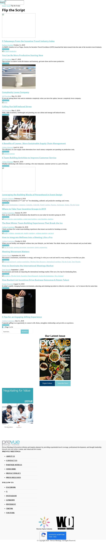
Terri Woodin (6, 270)
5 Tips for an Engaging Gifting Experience (22, 317)
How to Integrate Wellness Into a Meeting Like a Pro (27, 237)
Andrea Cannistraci (8, 213)
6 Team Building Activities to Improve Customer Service (29, 157)
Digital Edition (47, 383)
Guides (2, 3)
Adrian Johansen (7, 147)
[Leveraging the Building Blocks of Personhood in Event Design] (19, 191)
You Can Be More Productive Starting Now (22, 55)
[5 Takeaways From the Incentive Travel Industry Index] (19, 37)
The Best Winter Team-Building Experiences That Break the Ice (32, 223)
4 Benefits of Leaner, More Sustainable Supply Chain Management (34, 143)
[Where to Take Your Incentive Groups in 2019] (40, 205)
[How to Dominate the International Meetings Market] (41, 262)
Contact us (11, 460)
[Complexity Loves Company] (19, 88)
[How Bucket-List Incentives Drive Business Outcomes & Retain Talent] (32, 276)
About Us (10, 456)
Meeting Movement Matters (15, 251)
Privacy (50, 536)
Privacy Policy (13, 473)
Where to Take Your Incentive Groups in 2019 (24, 209)
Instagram (11, 496)
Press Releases (13, 477)
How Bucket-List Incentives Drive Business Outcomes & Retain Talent (35, 280)
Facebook (11, 487)
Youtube (10, 513)
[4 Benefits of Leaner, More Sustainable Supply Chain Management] (19, 139)
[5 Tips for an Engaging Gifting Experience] (19, 313)
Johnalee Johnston (8, 199)
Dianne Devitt (6, 255)
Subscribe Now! (63, 383)
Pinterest (11, 504)
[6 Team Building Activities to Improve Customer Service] (8, 154)
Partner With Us (14, 465)
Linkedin (10, 500)
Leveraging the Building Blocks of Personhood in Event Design (32, 194)
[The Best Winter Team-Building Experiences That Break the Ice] (27, 219)
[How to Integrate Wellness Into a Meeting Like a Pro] (28, 233)
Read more (5, 115)
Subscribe (11, 469)
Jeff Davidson (6, 110)
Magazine (3, 1)
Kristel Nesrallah (7, 284)
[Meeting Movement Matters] (24, 247)
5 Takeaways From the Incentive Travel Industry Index (28, 41)
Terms (54, 536)
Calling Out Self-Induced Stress (17, 106)
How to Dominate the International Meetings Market (27, 265)
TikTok (9, 508)
